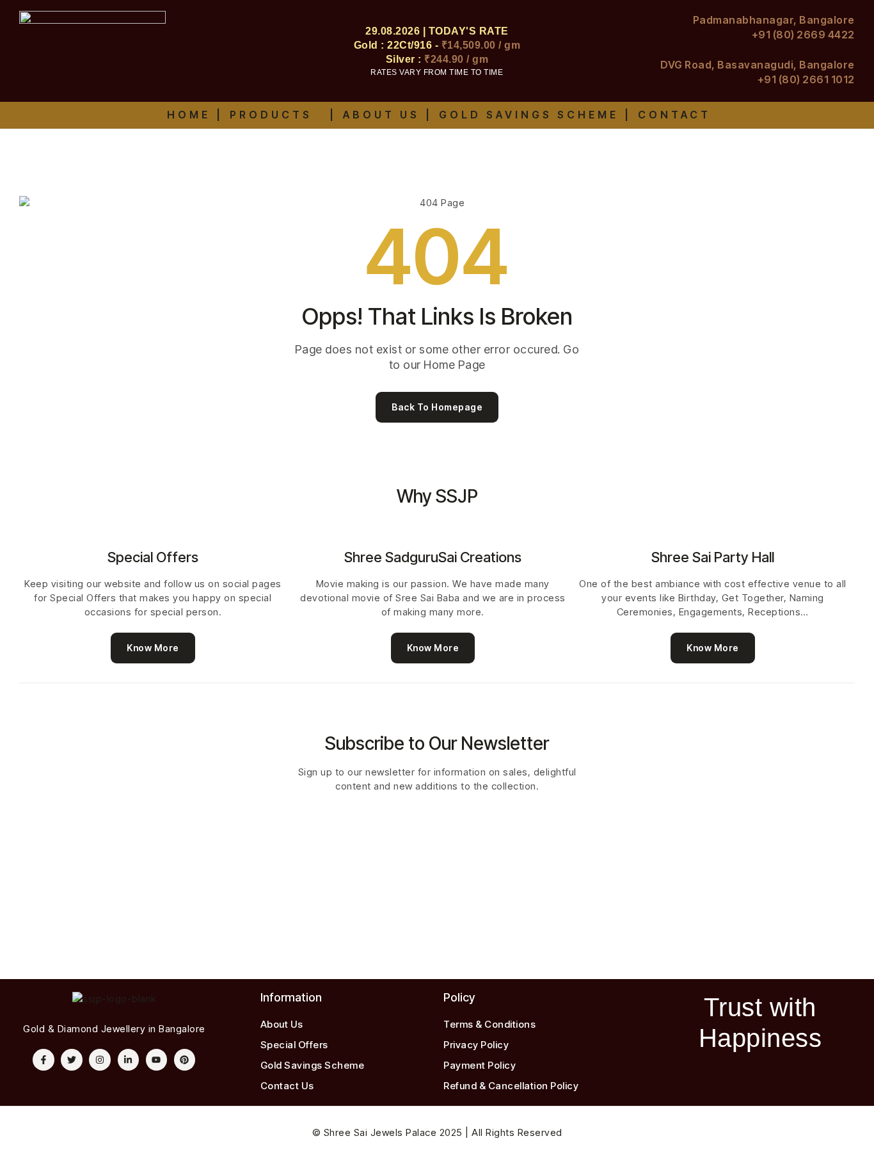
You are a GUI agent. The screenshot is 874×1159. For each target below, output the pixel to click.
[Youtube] (157, 1060)
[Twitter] (72, 1060)
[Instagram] (100, 1060)
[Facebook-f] (43, 1060)
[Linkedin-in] (128, 1060)
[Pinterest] (185, 1060)
